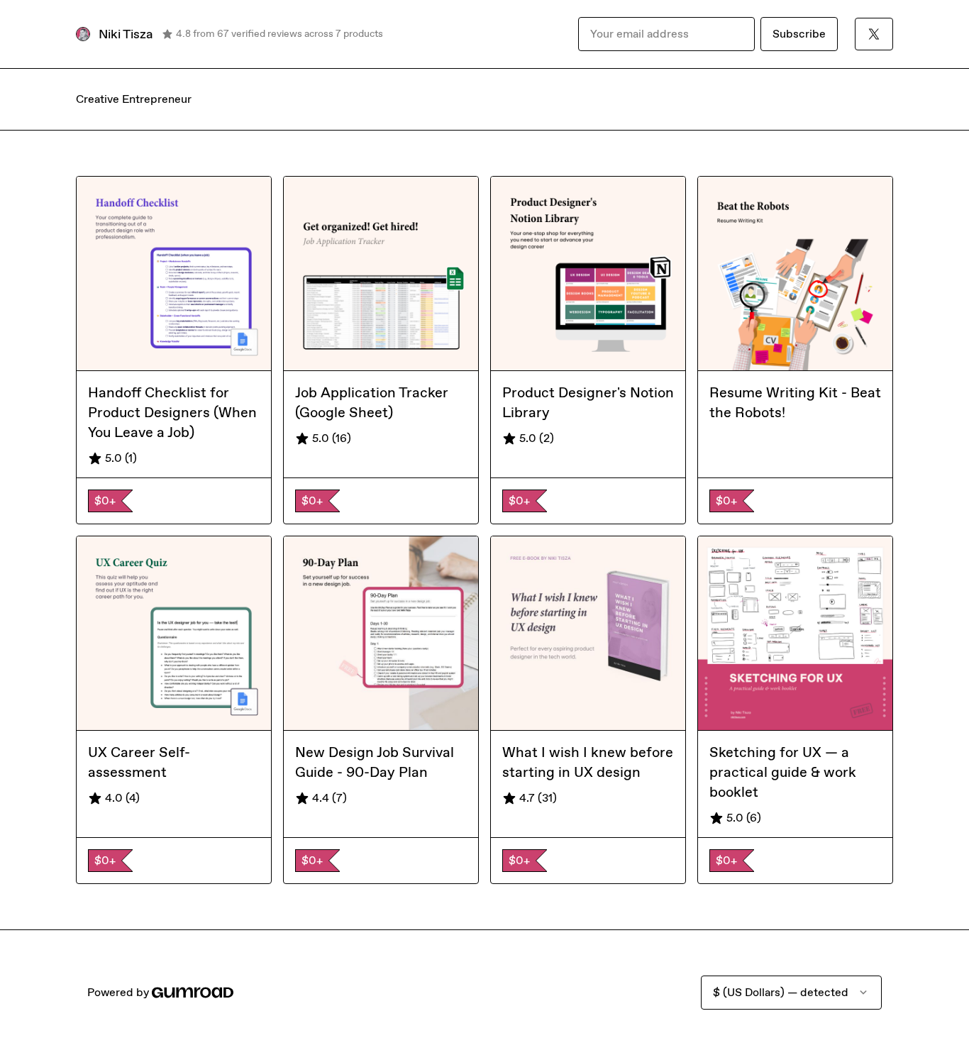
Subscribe (799, 33)
